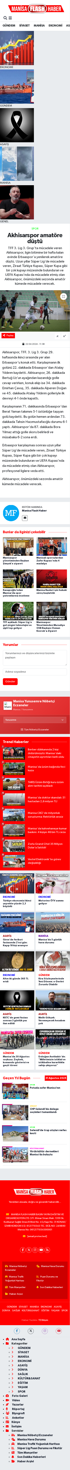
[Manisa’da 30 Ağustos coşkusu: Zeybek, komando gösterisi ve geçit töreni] (17, 1039)
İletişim (17, 1426)
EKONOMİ (55, 25)
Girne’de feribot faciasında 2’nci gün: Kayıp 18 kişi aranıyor (15, 943)
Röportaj (18, 1409)
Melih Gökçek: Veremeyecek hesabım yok (51, 1020)
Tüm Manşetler (17, 1287)
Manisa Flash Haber (34, 510)
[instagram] (45, 1331)
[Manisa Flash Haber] (36, 8)
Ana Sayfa (18, 1339)
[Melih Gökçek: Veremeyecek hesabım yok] (53, 1000)
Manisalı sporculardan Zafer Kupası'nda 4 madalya (49, 561)
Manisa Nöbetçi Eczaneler (16, 1268)
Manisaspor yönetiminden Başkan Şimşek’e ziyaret (16, 561)
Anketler (18, 1417)
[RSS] (47, 1250)
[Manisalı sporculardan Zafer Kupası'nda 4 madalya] (51, 546)
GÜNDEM (9, 25)
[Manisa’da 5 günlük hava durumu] (53, 922)
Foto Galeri (19, 1395)
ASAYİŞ (7, 936)
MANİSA (39, 25)
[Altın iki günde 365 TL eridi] (17, 961)
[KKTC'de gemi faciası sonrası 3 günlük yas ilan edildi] (17, 1000)
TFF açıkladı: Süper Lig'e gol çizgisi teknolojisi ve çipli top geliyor (17, 625)
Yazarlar (18, 1404)
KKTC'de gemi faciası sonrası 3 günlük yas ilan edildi (15, 1020)
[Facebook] (23, 1250)
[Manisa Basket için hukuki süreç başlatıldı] (51, 578)
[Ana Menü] (10, 18)
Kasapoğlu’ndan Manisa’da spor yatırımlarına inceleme (16, 593)
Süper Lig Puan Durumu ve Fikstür (39, 1448)
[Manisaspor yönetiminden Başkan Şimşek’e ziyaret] (18, 546)
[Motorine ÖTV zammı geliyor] (53, 883)
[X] (29, 1250)
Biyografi (18, 1413)
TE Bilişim (43, 1320)
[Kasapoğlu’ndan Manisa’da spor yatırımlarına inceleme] (18, 578)
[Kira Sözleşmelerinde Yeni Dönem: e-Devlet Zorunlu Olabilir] (53, 961)
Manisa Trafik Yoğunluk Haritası (14, 1278)
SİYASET (24, 25)
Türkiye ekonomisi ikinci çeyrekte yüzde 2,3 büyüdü (17, 904)
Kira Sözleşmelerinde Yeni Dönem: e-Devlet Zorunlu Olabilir (51, 981)
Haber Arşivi (16, 1294)
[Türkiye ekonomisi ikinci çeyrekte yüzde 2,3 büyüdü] (17, 883)
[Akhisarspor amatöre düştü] (35, 310)
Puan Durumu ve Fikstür (47, 1278)
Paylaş (10, 335)
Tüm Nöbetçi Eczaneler (36, 730)
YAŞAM (55, 1310)
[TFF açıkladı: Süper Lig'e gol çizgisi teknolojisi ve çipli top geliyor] (18, 610)
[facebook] (17, 1331)
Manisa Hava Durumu (52, 1266)
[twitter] (31, 1331)
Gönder (10, 681)
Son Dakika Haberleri (51, 1287)
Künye (16, 1422)
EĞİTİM (45, 1310)
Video (16, 1400)
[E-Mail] (25, 518)
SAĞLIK (16, 1310)
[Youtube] (41, 1250)
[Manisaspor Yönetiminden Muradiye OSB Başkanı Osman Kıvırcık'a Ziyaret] (51, 610)
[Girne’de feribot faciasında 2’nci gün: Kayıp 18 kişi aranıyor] (17, 922)
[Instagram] (35, 1250)
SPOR (35, 228)
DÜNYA (6, 1310)
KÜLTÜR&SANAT (30, 1310)
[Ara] (5, 18)
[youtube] (59, 1331)
